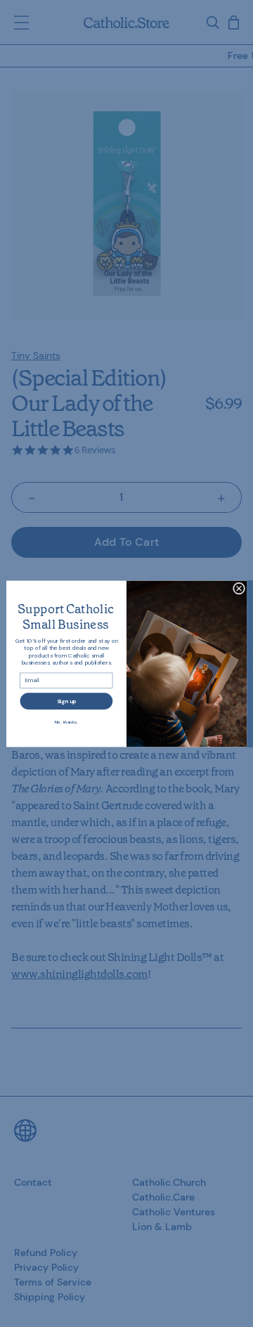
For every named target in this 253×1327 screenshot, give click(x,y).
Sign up (67, 701)
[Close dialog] (238, 587)
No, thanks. (66, 721)
